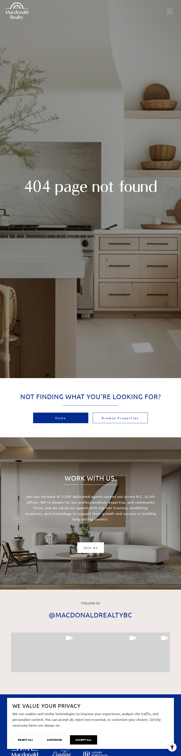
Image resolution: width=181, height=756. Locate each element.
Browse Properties (120, 418)
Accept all (83, 739)
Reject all (25, 739)
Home (60, 418)
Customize (54, 739)
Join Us (90, 548)
